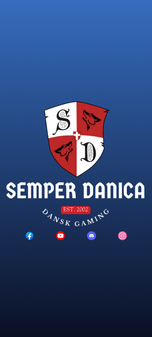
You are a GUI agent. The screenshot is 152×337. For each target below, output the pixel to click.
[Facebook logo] (29, 235)
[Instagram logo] (122, 235)
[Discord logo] (91, 235)
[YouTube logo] (60, 235)
